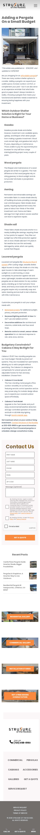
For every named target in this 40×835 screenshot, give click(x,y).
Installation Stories (20, 668)
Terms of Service (20, 813)
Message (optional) (14, 487)
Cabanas (13, 769)
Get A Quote (31, 779)
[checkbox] (7, 506)
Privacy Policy (20, 810)
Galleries (13, 779)
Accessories (30, 769)
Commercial (15, 760)
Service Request (17, 788)
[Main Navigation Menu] (35, 5)
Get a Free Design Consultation (20, 696)
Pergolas (32, 760)
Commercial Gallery (20, 642)
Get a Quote (20, 537)
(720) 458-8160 (21, 743)
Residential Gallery (20, 616)
